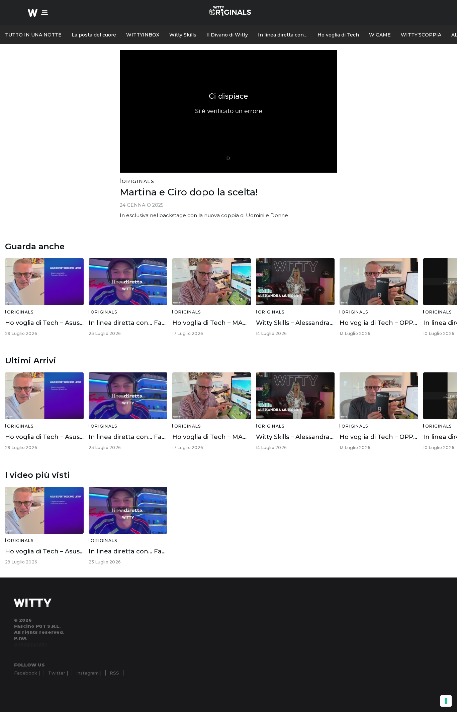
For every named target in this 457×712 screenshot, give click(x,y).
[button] (44, 13)
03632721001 (30, 644)
